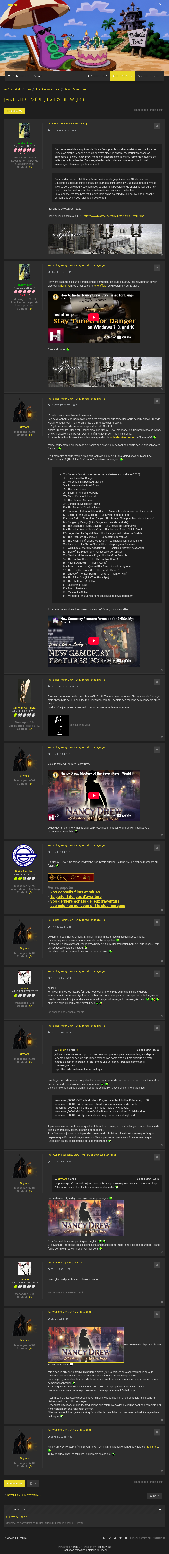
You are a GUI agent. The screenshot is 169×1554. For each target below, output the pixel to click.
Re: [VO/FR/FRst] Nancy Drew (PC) (66, 1262)
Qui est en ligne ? (16, 1517)
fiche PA (65, 285)
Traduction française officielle (79, 1550)
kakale (24, 988)
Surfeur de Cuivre (24, 708)
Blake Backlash (24, 871)
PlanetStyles (103, 1546)
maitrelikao (24, 143)
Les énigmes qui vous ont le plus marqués (87, 906)
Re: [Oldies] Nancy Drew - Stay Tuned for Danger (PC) (77, 265)
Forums (12, 5)
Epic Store (152, 1446)
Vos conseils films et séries (75, 892)
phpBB (76, 1546)
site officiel (100, 285)
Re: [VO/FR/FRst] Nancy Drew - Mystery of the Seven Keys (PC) (82, 1155)
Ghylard (24, 427)
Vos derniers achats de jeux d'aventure (84, 901)
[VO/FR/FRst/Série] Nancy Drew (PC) (44, 100)
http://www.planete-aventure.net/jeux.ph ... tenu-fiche (114, 216)
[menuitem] (37, 76)
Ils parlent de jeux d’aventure (76, 896)
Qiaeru (103, 1550)
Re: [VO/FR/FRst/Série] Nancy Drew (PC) (69, 1312)
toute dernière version (122, 437)
